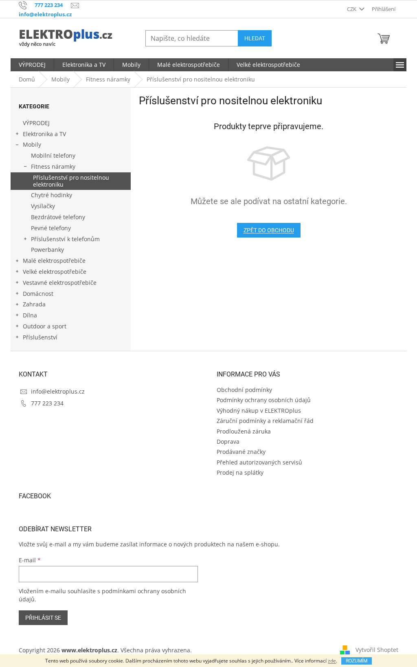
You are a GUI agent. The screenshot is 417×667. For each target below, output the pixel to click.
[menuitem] (32, 64)
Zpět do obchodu (269, 230)
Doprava (228, 441)
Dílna (30, 315)
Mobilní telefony (53, 155)
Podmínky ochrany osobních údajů (264, 400)
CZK (352, 9)
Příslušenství (40, 337)
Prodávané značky (241, 452)
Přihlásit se (43, 617)
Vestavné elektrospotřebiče (60, 282)
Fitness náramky (53, 166)
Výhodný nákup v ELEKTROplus (259, 410)
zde (332, 660)
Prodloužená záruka (244, 431)
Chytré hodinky (51, 195)
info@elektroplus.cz (58, 391)
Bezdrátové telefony (58, 217)
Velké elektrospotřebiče (54, 271)
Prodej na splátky (240, 472)
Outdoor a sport (44, 326)
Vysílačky (43, 206)
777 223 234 (47, 403)
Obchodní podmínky (244, 390)
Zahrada (34, 304)
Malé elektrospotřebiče (54, 260)
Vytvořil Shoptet (377, 650)
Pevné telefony (51, 228)
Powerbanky (47, 249)
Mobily (32, 144)
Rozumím (356, 661)
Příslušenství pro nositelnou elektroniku (71, 181)
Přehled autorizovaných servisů (259, 462)
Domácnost (38, 293)
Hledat (254, 38)
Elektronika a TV (44, 134)
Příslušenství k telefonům (65, 239)
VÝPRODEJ (36, 123)
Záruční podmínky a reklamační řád (265, 421)
